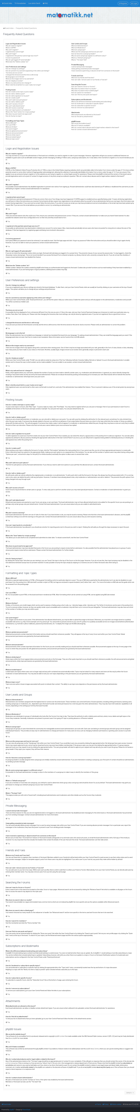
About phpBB (13, 1038)
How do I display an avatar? (14, 81)
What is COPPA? (11, 48)
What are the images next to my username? (20, 79)
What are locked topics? (13, 137)
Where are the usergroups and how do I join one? (87, 52)
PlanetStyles (26, 1109)
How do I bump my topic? (14, 116)
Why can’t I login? (11, 54)
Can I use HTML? (11, 125)
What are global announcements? (16, 131)
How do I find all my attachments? (82, 116)
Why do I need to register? (14, 46)
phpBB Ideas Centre (92, 1049)
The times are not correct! (14, 73)
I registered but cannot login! (15, 52)
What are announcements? (14, 133)
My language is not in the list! (15, 77)
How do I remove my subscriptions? (82, 107)
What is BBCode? (11, 123)
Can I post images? (12, 129)
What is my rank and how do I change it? (18, 83)
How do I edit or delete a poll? (15, 102)
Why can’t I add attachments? (15, 106)
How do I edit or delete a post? (15, 94)
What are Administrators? (79, 46)
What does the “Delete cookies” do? (17, 62)
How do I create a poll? (13, 98)
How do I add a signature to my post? (17, 96)
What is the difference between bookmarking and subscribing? (91, 101)
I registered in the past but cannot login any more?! (22, 56)
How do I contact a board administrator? (84, 129)
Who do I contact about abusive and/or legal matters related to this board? (95, 127)
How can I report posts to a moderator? (18, 110)
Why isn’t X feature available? (80, 125)
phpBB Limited (59, 1036)
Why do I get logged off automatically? (18, 60)
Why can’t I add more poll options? (16, 100)
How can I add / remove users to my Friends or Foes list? (89, 80)
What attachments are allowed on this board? (86, 114)
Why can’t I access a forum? (14, 104)
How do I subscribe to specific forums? (83, 105)
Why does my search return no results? (83, 88)
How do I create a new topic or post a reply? (19, 92)
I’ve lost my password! (13, 58)
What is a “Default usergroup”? (81, 58)
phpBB (75, 337)
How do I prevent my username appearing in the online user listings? (27, 71)
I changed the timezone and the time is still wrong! (22, 75)
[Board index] (70, 15)
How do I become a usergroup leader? (83, 54)
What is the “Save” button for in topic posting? (20, 112)
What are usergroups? (78, 50)
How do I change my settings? (15, 69)
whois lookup (11, 1063)
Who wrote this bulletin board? (81, 123)
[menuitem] (20, 3)
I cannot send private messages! (81, 67)
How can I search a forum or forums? (83, 86)
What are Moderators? (78, 48)
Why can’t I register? (12, 50)
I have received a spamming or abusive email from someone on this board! (95, 71)
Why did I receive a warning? (15, 108)
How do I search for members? (81, 92)
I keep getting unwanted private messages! (85, 69)
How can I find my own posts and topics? (84, 94)
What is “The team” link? (79, 60)
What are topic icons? (12, 139)
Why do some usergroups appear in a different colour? (88, 56)
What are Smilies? (11, 127)
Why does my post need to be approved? (19, 114)
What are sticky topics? (13, 135)
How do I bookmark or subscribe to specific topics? (87, 103)
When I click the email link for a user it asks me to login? (23, 85)
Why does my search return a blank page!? (84, 90)
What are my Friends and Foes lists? (82, 77)
